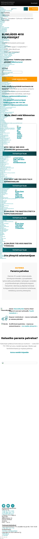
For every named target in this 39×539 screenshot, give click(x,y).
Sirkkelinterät (3, 109)
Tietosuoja (5, 534)
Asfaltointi (2, 212)
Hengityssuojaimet (4, 39)
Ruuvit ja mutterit (4, 164)
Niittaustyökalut (4, 51)
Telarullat (2, 131)
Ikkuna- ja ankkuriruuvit (6, 177)
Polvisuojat (2, 43)
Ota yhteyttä (34, 3)
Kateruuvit (2, 170)
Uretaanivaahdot (4, 139)
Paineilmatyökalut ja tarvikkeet (7, 91)
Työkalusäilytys (3, 190)
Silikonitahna (3, 141)
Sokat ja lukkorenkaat (5, 157)
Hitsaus (1, 214)
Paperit (2, 196)
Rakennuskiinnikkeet (5, 154)
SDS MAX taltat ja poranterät (7, 112)
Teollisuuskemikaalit (5, 142)
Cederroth (2, 236)
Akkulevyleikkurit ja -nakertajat (7, 88)
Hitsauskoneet (3, 215)
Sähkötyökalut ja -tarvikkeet (7, 62)
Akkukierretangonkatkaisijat (7, 86)
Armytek (2, 233)
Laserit (1, 75)
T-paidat (2, 18)
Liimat (1, 145)
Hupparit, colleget (4, 19)
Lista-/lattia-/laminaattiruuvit (7, 168)
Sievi (1, 252)
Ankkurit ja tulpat (4, 156)
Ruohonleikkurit (4, 127)
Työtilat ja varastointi (5, 187)
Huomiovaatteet (4, 16)
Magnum (2, 245)
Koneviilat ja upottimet (5, 116)
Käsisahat (2, 49)
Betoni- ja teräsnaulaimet (6, 103)
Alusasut (2, 26)
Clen (1, 237)
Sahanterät (2, 106)
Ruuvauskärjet (3, 117)
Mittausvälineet (4, 74)
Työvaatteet (3, 9)
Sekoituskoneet (4, 69)
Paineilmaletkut (4, 180)
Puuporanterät (3, 114)
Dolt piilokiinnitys (4, 160)
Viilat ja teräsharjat (4, 57)
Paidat (1, 17)
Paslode (2, 247)
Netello (5, 535)
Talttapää (2, 120)
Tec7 (1, 254)
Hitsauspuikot (3, 220)
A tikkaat (2, 224)
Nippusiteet (3, 162)
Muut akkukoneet (4, 90)
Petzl (1, 248)
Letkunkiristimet (4, 183)
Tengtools (2, 255)
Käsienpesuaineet (4, 205)
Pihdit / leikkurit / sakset (6, 54)
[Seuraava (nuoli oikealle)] (2, 538)
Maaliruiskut (3, 130)
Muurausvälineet (4, 135)
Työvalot (2, 146)
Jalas (1, 242)
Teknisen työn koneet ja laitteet (8, 198)
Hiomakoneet (3, 68)
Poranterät (2, 111)
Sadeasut (2, 20)
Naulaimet (2, 95)
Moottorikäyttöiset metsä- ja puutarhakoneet (11, 123)
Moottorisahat (3, 126)
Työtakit (2, 12)
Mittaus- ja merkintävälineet (7, 61)
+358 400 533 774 (8, 512)
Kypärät (2, 41)
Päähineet (2, 21)
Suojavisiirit (2, 44)
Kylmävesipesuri (4, 230)
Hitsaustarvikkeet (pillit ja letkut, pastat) (9, 218)
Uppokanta (2, 153)
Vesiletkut (2, 179)
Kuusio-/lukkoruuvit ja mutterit (7, 172)
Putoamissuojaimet (4, 40)
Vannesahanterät (4, 110)
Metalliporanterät (4, 115)
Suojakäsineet (3, 38)
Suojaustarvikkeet (4, 186)
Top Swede (2, 256)
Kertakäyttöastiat (4, 197)
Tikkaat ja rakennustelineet (6, 221)
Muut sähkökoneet (4, 73)
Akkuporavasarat (4, 82)
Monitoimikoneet (4, 66)
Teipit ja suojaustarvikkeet (6, 184)
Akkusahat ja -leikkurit (5, 83)
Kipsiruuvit (2, 166)
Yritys (1, 257)
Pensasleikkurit (3, 125)
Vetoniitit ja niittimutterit (6, 155)
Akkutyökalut (3, 78)
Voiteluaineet (3, 143)
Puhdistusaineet (4, 144)
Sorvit (1, 199)
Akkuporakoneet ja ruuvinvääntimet (9, 80)
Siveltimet (2, 132)
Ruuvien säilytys (4, 193)
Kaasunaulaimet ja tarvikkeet (7, 99)
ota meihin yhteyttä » (29, 326)
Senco (1, 251)
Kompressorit (3, 92)
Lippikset (2, 22)
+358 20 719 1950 (8, 511)
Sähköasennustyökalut (5, 56)
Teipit (1, 185)
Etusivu (1, 7)
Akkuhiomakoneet (4, 84)
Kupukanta (2, 152)
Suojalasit (2, 35)
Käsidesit (2, 206)
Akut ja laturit (3, 79)
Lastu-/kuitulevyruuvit (5, 166)
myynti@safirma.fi (8, 514)
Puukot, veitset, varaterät (6, 55)
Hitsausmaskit (3, 216)
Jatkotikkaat (3, 225)
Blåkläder (2, 234)
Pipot (1, 23)
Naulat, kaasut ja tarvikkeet (6, 104)
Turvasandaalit (3, 29)
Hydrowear (2, 241)
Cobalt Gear (3, 238)
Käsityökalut (3, 47)
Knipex (1, 243)
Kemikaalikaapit (4, 189)
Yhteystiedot (3, 258)
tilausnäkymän (19, 309)
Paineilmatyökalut (4, 93)
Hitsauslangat (3, 219)
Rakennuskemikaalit (5, 138)
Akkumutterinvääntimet (6, 81)
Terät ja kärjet (3, 105)
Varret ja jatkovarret (5, 133)
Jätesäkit (2, 204)
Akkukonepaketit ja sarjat (6, 87)
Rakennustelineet (4, 226)
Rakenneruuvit (3, 176)
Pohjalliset (2, 32)
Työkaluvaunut (3, 191)
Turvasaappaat (3, 28)
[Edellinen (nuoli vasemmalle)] (1, 538)
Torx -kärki (2, 118)
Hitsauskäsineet (4, 217)
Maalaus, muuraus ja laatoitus (7, 128)
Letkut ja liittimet (4, 94)
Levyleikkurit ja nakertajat (6, 72)
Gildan (1, 239)
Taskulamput (3, 148)
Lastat (1, 134)
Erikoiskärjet (3, 122)
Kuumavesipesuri (4, 229)
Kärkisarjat (2, 121)
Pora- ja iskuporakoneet (6, 63)
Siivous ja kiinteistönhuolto (6, 203)
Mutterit (2, 173)
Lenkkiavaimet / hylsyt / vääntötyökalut (9, 52)
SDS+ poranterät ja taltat (6, 113)
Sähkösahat (3, 67)
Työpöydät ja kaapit (4, 188)
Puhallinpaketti (3, 42)
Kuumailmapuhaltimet (5, 70)
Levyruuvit (2, 171)
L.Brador (2, 244)
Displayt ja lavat (3, 162)
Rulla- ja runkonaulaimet (6, 98)
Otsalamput (3, 147)
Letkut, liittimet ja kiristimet (7, 178)
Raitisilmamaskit (4, 45)
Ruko (1, 250)
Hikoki (1, 240)
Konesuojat (2, 202)
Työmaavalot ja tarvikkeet (6, 149)
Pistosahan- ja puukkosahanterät (8, 107)
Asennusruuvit (3, 168)
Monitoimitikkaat (4, 223)
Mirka (1, 246)
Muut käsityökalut (4, 60)
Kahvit (1, 195)
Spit (1, 253)
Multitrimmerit (3, 124)
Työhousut (2, 11)
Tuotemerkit (3, 231)
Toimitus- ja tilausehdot (9, 531)
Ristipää (2, 119)
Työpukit (2, 227)
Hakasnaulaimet (4, 96)
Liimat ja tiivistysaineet (5, 140)
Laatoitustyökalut (4, 136)
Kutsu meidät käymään (19, 352)
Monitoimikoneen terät (6, 108)
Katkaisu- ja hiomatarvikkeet (7, 208)
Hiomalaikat (3, 210)
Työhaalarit (2, 14)
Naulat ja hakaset (4, 158)
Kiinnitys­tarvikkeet (4, 150)
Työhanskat (2, 15)
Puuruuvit (2, 151)
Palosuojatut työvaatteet (6, 10)
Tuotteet (2, 8)
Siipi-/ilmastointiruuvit (5, 170)
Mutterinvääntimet (4, 65)
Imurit (1, 71)
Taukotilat (2, 194)
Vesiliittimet (3, 182)
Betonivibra (3, 89)
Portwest (2, 249)
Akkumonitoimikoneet (5, 85)
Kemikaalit (2, 137)
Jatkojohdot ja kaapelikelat (6, 76)
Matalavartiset (3, 30)
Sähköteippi (3, 77)
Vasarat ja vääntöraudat (5, 59)
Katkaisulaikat (3, 209)
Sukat (1, 24)
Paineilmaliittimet (4, 181)
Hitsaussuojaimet (4, 36)
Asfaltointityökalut (4, 213)
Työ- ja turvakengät (4, 27)
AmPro (1, 232)
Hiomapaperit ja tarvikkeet (6, 211)
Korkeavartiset (3, 31)
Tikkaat (1, 222)
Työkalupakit (3, 192)
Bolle (1, 235)
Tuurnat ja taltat (4, 48)
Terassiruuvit (3, 164)
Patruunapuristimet (5, 50)
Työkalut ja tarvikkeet (5, 46)
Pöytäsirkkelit (3, 201)
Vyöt (1, 25)
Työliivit (2, 13)
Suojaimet (2, 33)
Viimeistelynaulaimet (5, 97)
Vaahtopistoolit (3, 58)
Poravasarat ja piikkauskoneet (7, 64)
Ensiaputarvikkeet (4, 37)
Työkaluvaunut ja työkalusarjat (7, 53)
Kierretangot (3, 159)
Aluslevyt (2, 161)
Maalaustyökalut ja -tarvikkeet (7, 129)
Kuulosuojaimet (4, 34)
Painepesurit (3, 228)
